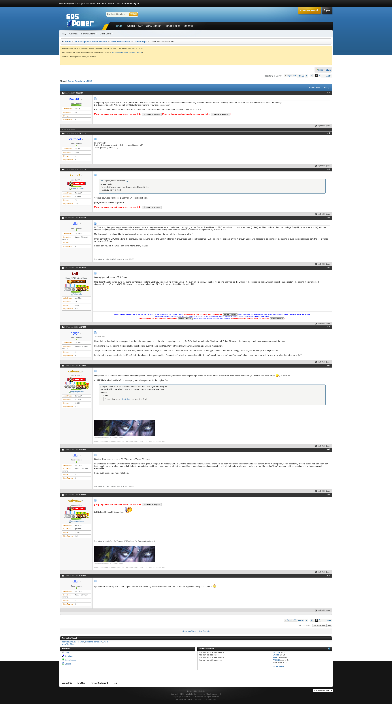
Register (126, 399)
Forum (119, 25)
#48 (328, 449)
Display (326, 87)
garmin (81, 642)
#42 (328, 133)
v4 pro (105, 642)
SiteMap (81, 683)
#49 (328, 495)
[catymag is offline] (76, 392)
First (302, 76)
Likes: (322, 70)
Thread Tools (314, 87)
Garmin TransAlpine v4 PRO (80, 81)
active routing (67, 642)
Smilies (276, 655)
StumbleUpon (70, 660)
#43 (328, 169)
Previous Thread (190, 631)
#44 (328, 218)
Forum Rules (172, 25)
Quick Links (105, 33)
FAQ (64, 33)
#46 (328, 327)
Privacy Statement (99, 683)
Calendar (73, 33)
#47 (328, 365)
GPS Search (153, 25)
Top (329, 626)
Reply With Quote (324, 126)
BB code (276, 652)
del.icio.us (69, 656)
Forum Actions (88, 33)
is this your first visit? (85, 3)
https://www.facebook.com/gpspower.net (127, 52)
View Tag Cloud (68, 644)
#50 (328, 575)
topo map (89, 642)
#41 (328, 93)
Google (68, 664)
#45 (328, 267)
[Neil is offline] (76, 294)
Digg (67, 652)
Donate (188, 25)
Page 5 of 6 (291, 76)
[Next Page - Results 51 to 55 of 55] (323, 76)
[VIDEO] (276, 660)
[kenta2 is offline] (76, 189)
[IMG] (275, 657)
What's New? (134, 25)
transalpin (98, 642)
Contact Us (67, 683)
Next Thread (203, 631)
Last (327, 76)
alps (75, 642)
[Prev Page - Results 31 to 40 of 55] (306, 76)
